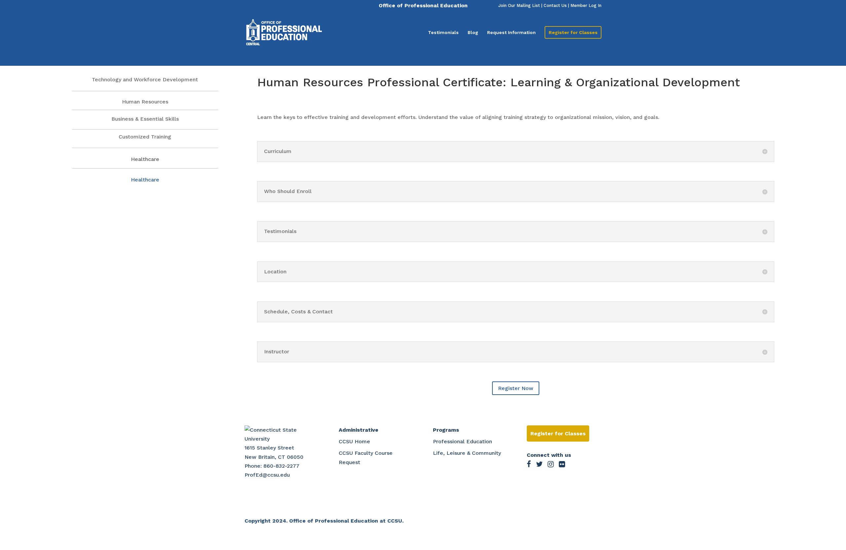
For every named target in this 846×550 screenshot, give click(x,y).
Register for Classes (573, 32)
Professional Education (462, 441)
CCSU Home (354, 441)
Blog (473, 32)
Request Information (511, 32)
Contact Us (555, 5)
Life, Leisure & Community (467, 453)
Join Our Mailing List (519, 5)
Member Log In (585, 5)
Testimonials (443, 32)
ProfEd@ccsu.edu (267, 475)
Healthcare (145, 180)
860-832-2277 (281, 466)
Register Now (515, 388)
